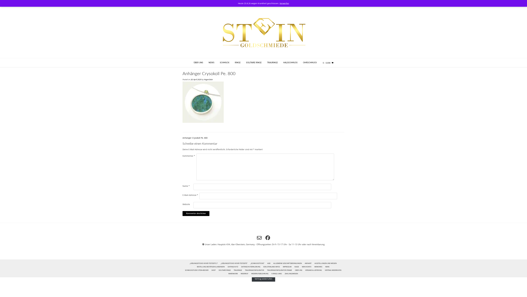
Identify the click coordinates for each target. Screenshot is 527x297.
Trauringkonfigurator (254, 270)
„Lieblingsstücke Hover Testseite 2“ (204, 263)
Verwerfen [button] (284, 3)
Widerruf (244, 274)
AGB (268, 263)
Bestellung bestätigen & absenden (211, 267)
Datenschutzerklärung (250, 267)
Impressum (287, 267)
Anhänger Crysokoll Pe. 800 (195, 138)
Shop (213, 270)
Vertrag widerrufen (333, 270)
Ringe (238, 63)
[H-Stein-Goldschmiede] (263, 32)
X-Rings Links (276, 274)
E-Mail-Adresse (190, 195)
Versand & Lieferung (313, 270)
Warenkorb (233, 274)
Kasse (297, 267)
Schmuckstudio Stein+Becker (196, 270)
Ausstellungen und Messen (326, 263)
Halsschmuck (290, 63)
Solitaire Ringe (254, 63)
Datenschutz (233, 267)
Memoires (318, 267)
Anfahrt (308, 263)
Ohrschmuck (310, 63)
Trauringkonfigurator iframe (279, 270)
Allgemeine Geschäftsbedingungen (287, 263)
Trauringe (272, 63)
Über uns (198, 63)
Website (186, 204)
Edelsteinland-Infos (271, 267)
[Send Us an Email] (259, 238)
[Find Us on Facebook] (267, 237)
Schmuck (224, 63)
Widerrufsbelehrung (259, 274)
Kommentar (189, 156)
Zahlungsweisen (291, 274)
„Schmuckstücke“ (257, 263)
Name (186, 186)
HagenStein (208, 79)
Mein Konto (306, 267)
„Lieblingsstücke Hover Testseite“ (234, 263)
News (211, 63)
